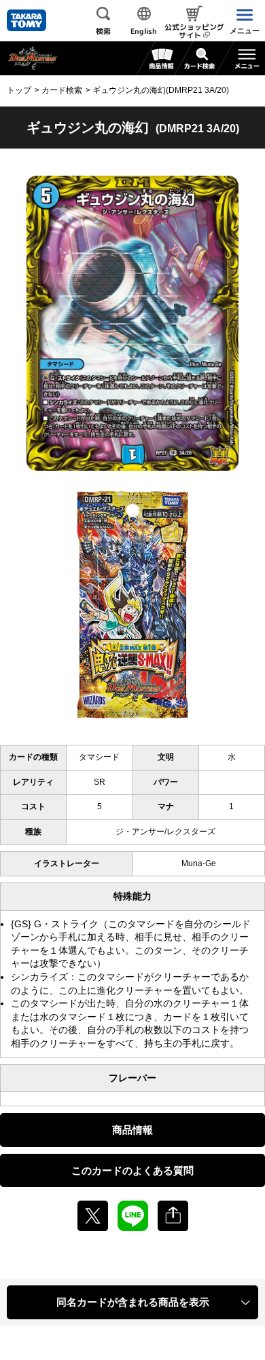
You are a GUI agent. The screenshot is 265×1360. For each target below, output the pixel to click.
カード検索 (61, 90)
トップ (19, 90)
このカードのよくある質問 (132, 1170)
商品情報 (132, 1129)
